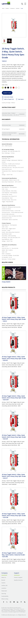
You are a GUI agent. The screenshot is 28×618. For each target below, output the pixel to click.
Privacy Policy (7, 610)
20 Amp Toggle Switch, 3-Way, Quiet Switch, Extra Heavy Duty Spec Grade (14, 319)
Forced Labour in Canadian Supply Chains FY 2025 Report (13, 611)
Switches (17, 8)
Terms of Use (16, 609)
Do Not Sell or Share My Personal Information (10, 607)
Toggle (22, 8)
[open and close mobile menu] (25, 4)
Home (3, 8)
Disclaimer (13, 610)
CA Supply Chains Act (20, 610)
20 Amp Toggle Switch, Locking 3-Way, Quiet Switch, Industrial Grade (14, 554)
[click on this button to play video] (9, 41)
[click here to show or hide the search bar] (22, 4)
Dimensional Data (6, 125)
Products (7, 8)
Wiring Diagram (6, 129)
